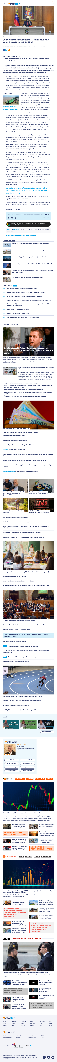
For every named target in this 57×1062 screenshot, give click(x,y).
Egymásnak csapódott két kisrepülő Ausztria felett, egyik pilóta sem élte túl (25, 537)
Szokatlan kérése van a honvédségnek (26, 471)
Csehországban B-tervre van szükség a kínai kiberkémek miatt (21, 445)
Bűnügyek (32, 1023)
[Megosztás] (48, 214)
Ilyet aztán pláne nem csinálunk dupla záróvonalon (23, 646)
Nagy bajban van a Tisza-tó (17, 449)
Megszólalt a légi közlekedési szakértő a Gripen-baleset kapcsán (23, 389)
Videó (41, 1025)
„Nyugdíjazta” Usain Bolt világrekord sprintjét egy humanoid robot (22, 696)
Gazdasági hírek (32, 1037)
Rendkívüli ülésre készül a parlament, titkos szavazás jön (19, 620)
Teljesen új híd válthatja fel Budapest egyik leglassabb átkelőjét (22, 532)
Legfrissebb (42, 1021)
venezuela (22, 235)
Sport (24, 938)
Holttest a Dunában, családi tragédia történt (16, 661)
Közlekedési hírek (32, 1035)
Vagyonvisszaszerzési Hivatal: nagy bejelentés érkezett (21, 432)
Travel (30, 938)
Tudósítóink (16, 229)
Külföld (4, 1023)
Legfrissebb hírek (19, 1035)
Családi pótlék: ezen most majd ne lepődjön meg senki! (19, 710)
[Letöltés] (46, 214)
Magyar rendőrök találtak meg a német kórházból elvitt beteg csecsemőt (25, 460)
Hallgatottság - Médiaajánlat (21, 1055)
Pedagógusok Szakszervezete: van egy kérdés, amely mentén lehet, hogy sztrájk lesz (27, 572)
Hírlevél (50, 1023)
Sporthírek (18, 1037)
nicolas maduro (31, 235)
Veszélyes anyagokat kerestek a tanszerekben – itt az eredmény (38, 492)
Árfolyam (30, 778)
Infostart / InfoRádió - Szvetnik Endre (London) (17, 47)
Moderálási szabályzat (21, 1057)
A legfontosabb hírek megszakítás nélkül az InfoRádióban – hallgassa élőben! (39, 512)
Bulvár (31, 1021)
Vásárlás (29, 856)
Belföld (4, 1021)
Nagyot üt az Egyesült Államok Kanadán (15, 440)
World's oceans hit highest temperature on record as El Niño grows (41, 1005)
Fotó (50, 1021)
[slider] (30, 218)
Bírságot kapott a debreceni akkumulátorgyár (16, 522)
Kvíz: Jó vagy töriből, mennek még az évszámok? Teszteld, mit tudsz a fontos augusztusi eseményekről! (41, 927)
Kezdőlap (9, 229)
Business (16, 938)
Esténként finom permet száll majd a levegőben (13, 511)
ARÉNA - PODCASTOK (8, 1)
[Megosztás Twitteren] (6, 49)
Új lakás (49, 778)
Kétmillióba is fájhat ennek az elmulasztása (15, 517)
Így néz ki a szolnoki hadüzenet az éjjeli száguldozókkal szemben (22, 701)
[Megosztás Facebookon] (4, 49)
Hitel (21, 856)
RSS (36, 1057)
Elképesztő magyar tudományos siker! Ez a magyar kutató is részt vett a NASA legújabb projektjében (15, 913)
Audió (41, 1023)
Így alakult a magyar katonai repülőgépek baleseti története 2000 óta (25, 396)
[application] (28, 218)
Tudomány (14, 1021)
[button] (8, 218)
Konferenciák (39, 778)
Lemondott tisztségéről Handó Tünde (14, 435)
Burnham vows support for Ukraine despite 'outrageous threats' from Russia (25, 972)
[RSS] (44, 1057)
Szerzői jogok (31, 1057)
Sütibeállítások (6, 1058)
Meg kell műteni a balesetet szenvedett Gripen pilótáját (21, 383)
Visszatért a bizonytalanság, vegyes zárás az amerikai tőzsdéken (22, 813)
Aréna (42, 1037)
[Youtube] (52, 1057)
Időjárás (50, 1025)
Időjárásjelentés (45, 1035)
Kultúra (13, 1023)
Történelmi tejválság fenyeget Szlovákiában (16, 705)
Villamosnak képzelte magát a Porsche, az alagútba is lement (26, 657)
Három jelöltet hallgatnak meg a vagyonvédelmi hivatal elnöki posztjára (24, 625)
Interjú (22, 1023)
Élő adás (12, 760)
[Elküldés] (9, 49)
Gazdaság (5, 1025)
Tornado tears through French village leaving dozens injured (13, 991)
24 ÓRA (15, 285)
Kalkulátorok (46, 856)
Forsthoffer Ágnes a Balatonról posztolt (15, 576)
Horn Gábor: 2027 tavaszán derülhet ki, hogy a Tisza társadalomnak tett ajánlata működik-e (14, 493)
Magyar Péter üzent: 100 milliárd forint (16, 428)
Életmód (23, 1025)
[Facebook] (48, 1057)
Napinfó (32, 1025)
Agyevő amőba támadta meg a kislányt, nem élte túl (18, 581)
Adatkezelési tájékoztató (9, 1057)
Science (37, 938)
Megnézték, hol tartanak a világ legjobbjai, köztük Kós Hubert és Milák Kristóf (26, 585)
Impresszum (32, 1055)
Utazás (36, 856)
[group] (15, 218)
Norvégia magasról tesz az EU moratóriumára (16, 629)
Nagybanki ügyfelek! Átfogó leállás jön (14, 641)
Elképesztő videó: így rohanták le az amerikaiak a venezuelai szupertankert (10, 108)
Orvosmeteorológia (7, 1037)
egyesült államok (12, 235)
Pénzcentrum (19, 778)
